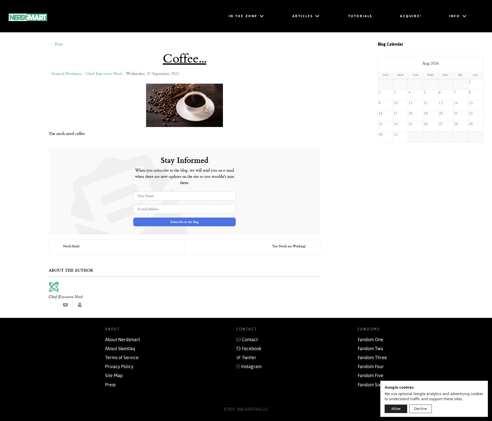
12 (426, 103)
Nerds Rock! (71, 246)
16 (380, 113)
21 (456, 113)
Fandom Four (371, 366)
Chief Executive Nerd (103, 73)
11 (410, 103)
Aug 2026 (430, 63)
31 (396, 134)
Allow (396, 408)
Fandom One (370, 339)
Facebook (251, 348)
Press (110, 384)
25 (410, 124)
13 (441, 103)
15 (471, 103)
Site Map (114, 375)
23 (380, 124)
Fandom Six (369, 384)
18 (410, 113)
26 (426, 124)
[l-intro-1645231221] (184, 105)
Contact (250, 339)
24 (396, 124)
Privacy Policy (119, 366)
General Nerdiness (66, 74)
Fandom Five (370, 375)
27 (441, 124)
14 (456, 103)
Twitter (249, 357)
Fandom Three (372, 357)
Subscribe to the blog (184, 222)
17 (396, 113)
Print (59, 44)
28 (456, 124)
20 (441, 113)
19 (426, 113)
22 (471, 113)
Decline (420, 408)
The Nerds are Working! (289, 246)
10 (396, 103)
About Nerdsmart (122, 339)
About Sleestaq (120, 348)
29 (471, 124)
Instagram (251, 366)
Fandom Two (370, 348)
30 (380, 134)
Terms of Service (122, 357)
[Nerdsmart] (96, 16)
